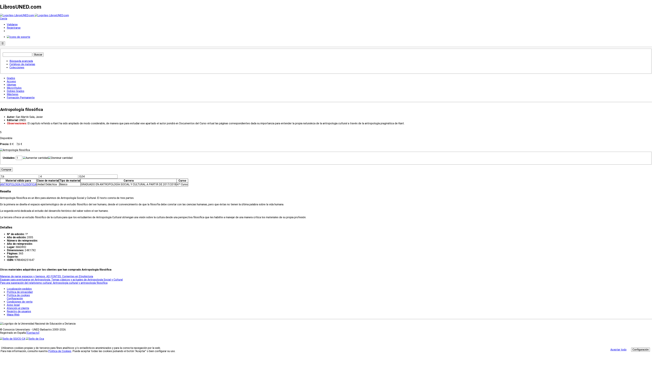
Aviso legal (13, 305)
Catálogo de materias (22, 64)
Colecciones (17, 67)
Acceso (11, 81)
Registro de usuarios (19, 311)
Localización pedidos (19, 288)
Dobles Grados (15, 91)
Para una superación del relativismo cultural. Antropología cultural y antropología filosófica (53, 282)
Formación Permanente (21, 97)
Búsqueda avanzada (21, 61)
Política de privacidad (20, 292)
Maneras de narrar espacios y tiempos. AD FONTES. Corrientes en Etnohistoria (46, 276)
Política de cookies (18, 295)
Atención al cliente (18, 308)
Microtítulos (14, 88)
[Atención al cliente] (18, 37)
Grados (11, 78)
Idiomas (11, 84)
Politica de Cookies (59, 351)
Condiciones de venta (19, 301)
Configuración (14, 298)
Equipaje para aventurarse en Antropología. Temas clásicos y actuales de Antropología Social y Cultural (61, 279)
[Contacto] (32, 332)
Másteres (12, 94)
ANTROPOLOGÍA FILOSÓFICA (18, 184)
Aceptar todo (618, 349)
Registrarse (14, 27)
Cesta (3, 18)
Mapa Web (13, 314)
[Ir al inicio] (34, 15)
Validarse (12, 24)
